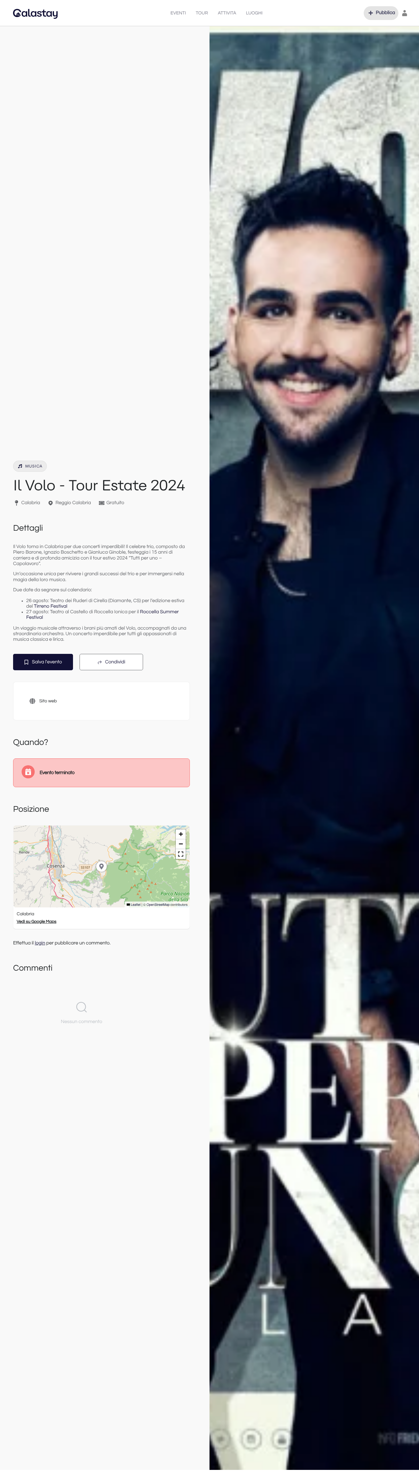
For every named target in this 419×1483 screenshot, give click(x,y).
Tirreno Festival (50, 606)
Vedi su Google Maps (36, 921)
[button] (381, 13)
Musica (34, 466)
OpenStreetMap (158, 904)
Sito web (48, 701)
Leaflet (135, 904)
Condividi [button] (115, 662)
